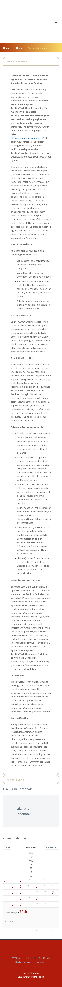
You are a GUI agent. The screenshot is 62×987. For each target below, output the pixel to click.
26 (21, 903)
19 (21, 897)
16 (53, 891)
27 (5, 879)
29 (21, 879)
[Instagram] (35, 947)
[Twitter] (31, 947)
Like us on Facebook (17, 789)
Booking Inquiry (22, 962)
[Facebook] (27, 947)
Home (44, 25)
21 (37, 897)
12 (21, 891)
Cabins (29, 958)
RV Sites (16, 958)
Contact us (41, 962)
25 (13, 903)
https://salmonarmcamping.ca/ (27, 137)
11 (13, 891)
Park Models (44, 958)
